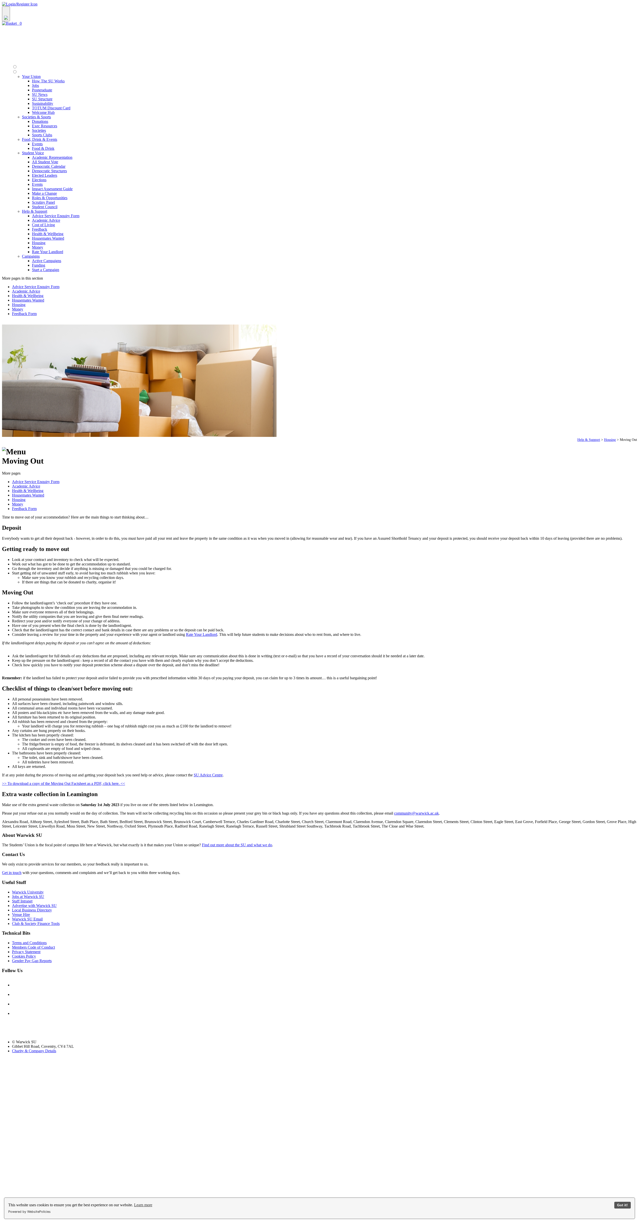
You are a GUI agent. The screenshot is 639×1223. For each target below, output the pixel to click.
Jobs (35, 85)
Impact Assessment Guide (52, 189)
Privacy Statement (26, 952)
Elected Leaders (44, 175)
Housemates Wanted (48, 238)
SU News (39, 94)
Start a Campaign (45, 270)
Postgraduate (42, 90)
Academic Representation (52, 157)
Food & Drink (43, 148)
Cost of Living (43, 225)
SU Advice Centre (208, 775)
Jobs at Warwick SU (28, 896)
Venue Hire (21, 914)
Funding (38, 265)
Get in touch (11, 873)
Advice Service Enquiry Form (55, 216)
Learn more (143, 1205)
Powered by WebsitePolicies (29, 1212)
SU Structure (42, 99)
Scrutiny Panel (43, 202)
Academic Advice (46, 220)
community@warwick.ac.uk (416, 813)
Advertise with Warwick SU (34, 905)
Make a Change (44, 193)
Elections (39, 180)
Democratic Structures (49, 171)
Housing (38, 243)
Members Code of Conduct (33, 947)
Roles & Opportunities (49, 198)
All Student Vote (45, 162)
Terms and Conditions (29, 943)
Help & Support (588, 440)
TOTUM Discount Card (51, 108)
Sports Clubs (42, 135)
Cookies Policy (24, 956)
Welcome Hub (43, 112)
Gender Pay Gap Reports (32, 961)
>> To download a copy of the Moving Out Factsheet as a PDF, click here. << (63, 783)
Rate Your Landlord (47, 252)
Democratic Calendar (48, 166)
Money (37, 247)
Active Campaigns (46, 261)
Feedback (39, 229)
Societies (39, 130)
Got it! (622, 1205)
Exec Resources (44, 126)
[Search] (6, 13)
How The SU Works (48, 81)
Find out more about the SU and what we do (237, 845)
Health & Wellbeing (47, 234)
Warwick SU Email (27, 919)
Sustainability (42, 103)
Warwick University (28, 892)
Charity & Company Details (34, 1051)
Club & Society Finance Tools (36, 923)
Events (37, 144)
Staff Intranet (22, 901)
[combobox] (319, 13)
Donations (40, 121)
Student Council (44, 207)
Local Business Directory (32, 910)
